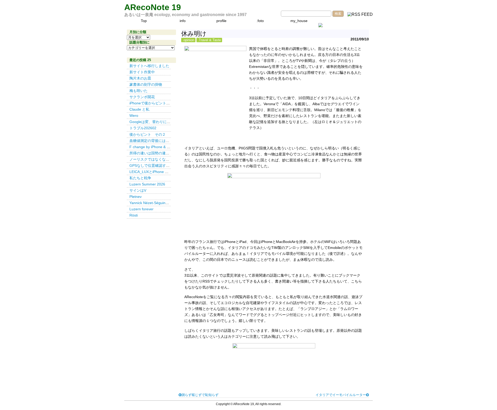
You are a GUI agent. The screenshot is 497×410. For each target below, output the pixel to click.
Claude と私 (139, 109)
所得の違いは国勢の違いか (151, 153)
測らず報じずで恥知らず (199, 395)
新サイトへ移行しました (149, 66)
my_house (299, 21)
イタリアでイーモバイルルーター (341, 395)
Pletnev (135, 197)
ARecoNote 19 (152, 7)
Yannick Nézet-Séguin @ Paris (155, 203)
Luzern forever (141, 209)
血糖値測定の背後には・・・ (153, 141)
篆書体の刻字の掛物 (145, 84)
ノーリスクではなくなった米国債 (156, 159)
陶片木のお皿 (140, 78)
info (183, 21)
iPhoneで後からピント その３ (155, 103)
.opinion (188, 40)
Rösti (133, 215)
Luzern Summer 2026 (147, 184)
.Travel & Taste (209, 40)
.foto (260, 21)
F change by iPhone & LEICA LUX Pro (160, 147)
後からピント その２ (147, 134)
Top (144, 21)
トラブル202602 (142, 128)
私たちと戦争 (140, 178)
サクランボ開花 (142, 97)
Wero (133, 115)
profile (221, 21)
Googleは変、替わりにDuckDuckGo (158, 122)
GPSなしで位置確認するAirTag (154, 165)
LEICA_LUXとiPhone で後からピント (159, 172)
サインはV (137, 190)
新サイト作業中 (142, 72)
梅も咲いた (138, 91)
